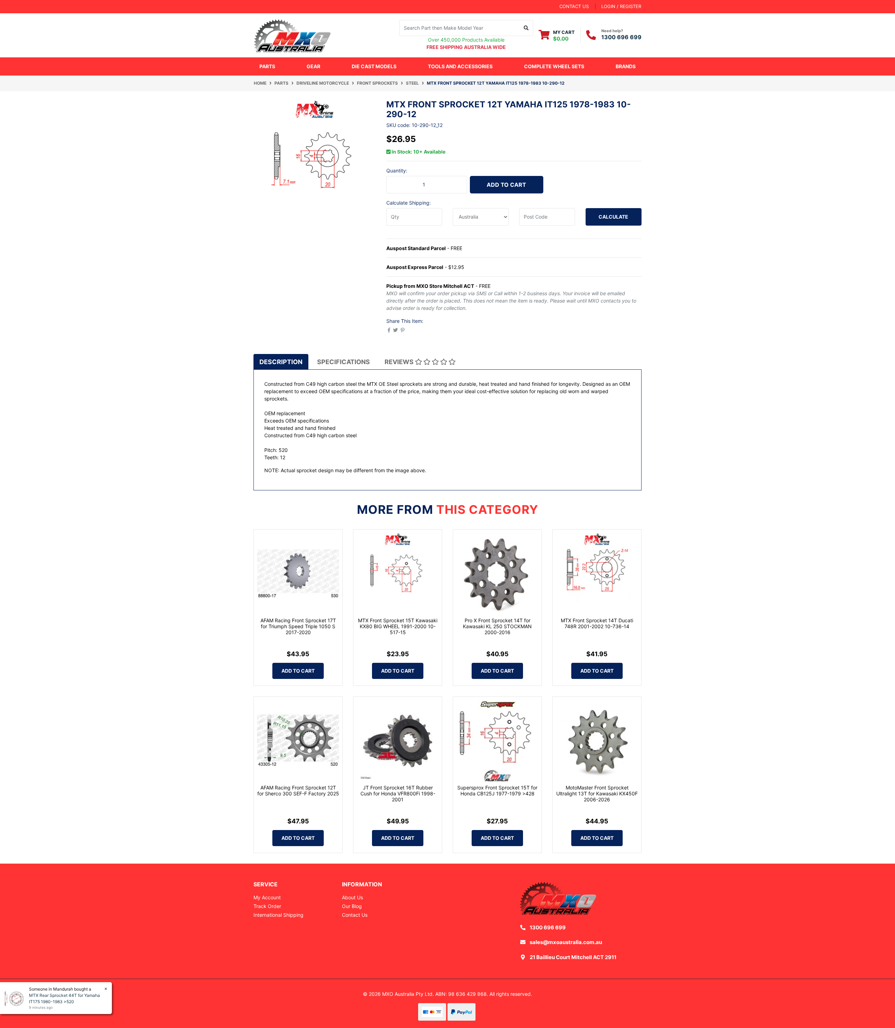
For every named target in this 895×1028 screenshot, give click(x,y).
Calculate (613, 217)
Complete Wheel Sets (554, 66)
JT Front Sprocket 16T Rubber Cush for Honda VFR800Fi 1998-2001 (397, 793)
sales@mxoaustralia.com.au (566, 942)
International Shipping (278, 915)
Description (280, 362)
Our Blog (352, 906)
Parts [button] (267, 66)
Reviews (400, 362)
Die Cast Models (374, 66)
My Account (267, 897)
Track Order (267, 906)
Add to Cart (506, 184)
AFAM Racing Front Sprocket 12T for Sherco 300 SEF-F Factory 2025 (298, 790)
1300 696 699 (621, 37)
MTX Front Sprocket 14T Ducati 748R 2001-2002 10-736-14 (597, 623)
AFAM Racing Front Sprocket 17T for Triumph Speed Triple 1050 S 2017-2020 (298, 626)
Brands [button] (626, 66)
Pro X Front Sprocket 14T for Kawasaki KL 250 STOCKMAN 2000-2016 (497, 626)
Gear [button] (313, 66)
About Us (352, 897)
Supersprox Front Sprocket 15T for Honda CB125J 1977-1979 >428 (497, 790)
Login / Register (621, 6)
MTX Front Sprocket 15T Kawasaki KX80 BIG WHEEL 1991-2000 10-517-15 (397, 626)
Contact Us (354, 915)
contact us (574, 6)
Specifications (343, 362)
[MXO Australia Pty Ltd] (292, 34)
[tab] (280, 361)
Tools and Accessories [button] (460, 66)
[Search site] (526, 28)
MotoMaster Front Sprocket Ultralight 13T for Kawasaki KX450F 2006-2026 (597, 793)
